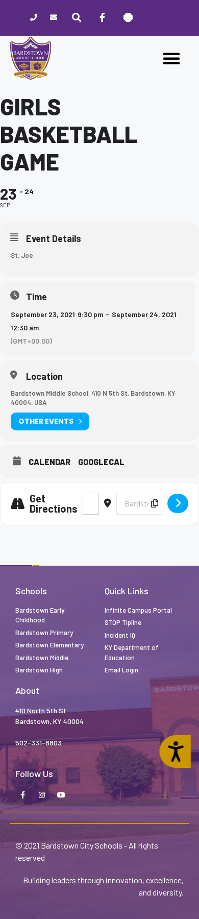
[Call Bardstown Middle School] (34, 18)
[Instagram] (42, 795)
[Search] (76, 18)
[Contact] (54, 18)
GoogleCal (101, 462)
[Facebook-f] (102, 18)
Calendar (49, 462)
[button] (171, 58)
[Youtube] (61, 795)
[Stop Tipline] (128, 18)
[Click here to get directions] (177, 503)
